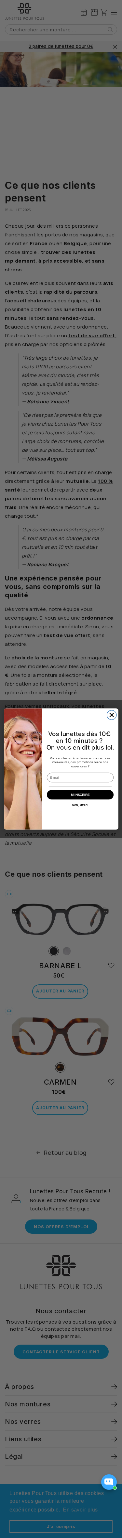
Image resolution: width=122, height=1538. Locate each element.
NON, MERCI (80, 805)
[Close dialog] (111, 715)
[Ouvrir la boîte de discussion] (109, 1482)
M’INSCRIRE (80, 794)
